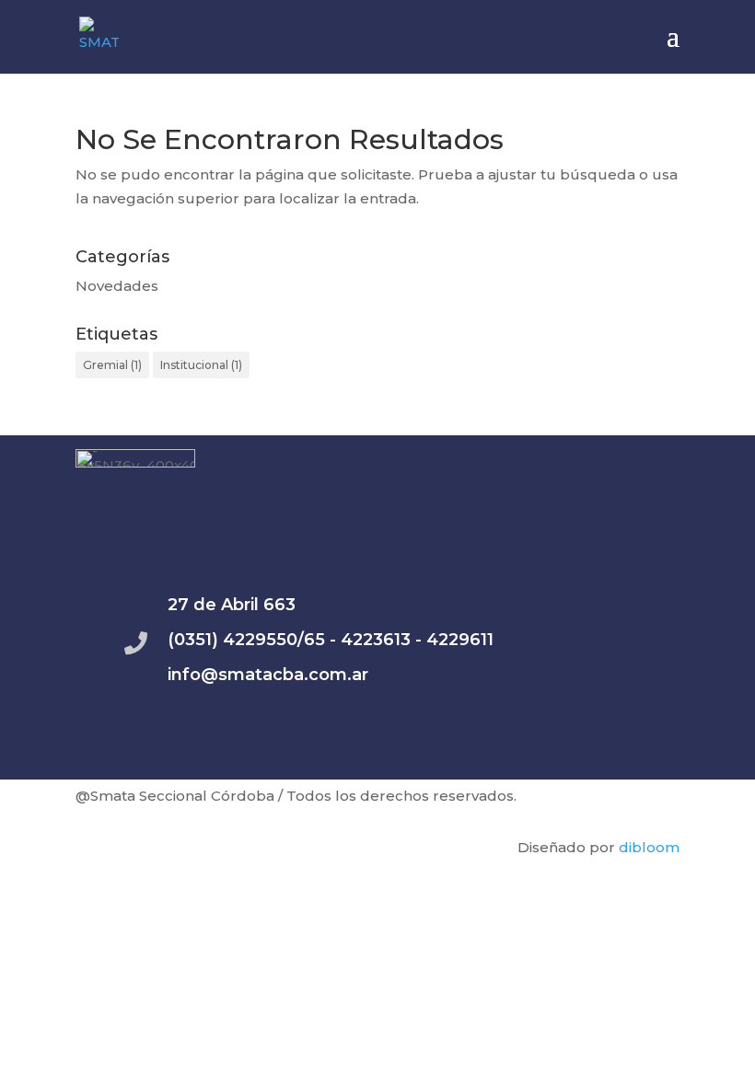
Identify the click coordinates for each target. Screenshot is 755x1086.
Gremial (112, 365)
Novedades (117, 286)
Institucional (201, 365)
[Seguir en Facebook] (656, 757)
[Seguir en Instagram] (601, 757)
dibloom (649, 847)
